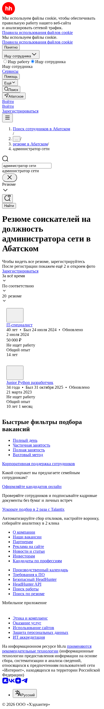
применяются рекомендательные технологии (46, 648)
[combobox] (26, 165)
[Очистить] (9, 177)
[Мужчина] (14, 315)
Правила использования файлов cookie (37, 42)
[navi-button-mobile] (7, 118)
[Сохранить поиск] (7, 198)
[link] (11, 89)
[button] (8, 101)
